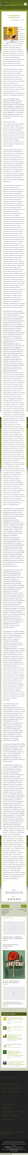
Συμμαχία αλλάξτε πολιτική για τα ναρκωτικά (13, 1111)
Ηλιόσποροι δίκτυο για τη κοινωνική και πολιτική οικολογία (12, 1132)
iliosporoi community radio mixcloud (11, 1091)
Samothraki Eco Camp (7, 1119)
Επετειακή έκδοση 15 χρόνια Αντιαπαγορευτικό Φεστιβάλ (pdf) (15, 1019)
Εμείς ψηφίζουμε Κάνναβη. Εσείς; (14, 1045)
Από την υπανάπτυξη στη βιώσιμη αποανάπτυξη (11, 981)
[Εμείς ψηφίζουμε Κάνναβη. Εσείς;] (5, 1045)
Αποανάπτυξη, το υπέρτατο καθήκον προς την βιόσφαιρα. (13, 937)
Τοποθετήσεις (17, 1066)
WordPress (8, 1147)
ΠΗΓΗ (4, 880)
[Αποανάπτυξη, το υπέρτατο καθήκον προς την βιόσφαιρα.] (14, 928)
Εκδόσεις (9, 1023)
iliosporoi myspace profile (8, 1077)
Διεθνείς (15, 1040)
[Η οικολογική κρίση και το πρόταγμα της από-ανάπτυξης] (14, 993)
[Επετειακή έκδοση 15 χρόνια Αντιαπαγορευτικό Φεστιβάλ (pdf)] (5, 1019)
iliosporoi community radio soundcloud (11, 1088)
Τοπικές (9, 1031)
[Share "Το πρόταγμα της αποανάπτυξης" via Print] (21, 892)
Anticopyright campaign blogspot (10, 1115)
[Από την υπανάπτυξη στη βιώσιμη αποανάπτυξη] (14, 964)
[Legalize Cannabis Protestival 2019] (5, 1028)
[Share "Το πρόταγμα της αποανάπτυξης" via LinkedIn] (15, 892)
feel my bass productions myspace (10, 1084)
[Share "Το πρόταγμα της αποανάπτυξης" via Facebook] (6, 892)
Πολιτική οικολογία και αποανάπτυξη (11, 945)
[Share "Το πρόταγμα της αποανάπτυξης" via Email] (18, 892)
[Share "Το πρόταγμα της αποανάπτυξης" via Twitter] (9, 892)
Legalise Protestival (6, 1108)
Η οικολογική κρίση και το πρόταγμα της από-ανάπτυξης (13, 1003)
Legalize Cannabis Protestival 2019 (15, 1027)
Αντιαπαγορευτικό (18, 1022)
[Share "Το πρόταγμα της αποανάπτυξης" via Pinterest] (12, 892)
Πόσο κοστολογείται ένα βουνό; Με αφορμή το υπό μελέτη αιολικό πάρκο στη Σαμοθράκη (16, 1063)
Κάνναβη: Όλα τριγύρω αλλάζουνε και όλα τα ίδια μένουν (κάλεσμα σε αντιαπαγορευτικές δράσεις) (15, 1053)
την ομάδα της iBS (13, 1149)
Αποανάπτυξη (14, 20)
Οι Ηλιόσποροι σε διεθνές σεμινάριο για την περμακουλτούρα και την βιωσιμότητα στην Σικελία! (14, 1037)
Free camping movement (7, 1104)
